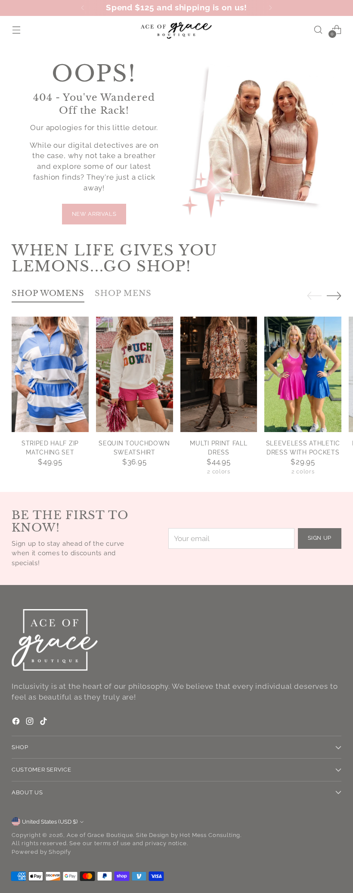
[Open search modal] (318, 29)
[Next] (270, 8)
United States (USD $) (49, 821)
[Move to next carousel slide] (334, 295)
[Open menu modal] (16, 29)
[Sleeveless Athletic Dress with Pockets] (302, 374)
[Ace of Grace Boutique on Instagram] (30, 722)
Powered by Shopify (41, 852)
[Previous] (82, 8)
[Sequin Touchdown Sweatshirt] (134, 374)
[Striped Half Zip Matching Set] (50, 374)
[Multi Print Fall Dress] (218, 374)
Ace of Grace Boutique (100, 835)
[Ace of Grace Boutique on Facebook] (17, 722)
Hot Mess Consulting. (211, 835)
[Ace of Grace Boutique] (176, 29)
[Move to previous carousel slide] (314, 296)
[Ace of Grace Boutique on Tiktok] (44, 722)
